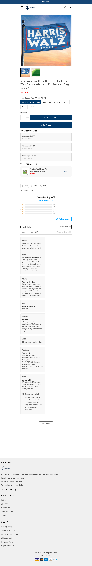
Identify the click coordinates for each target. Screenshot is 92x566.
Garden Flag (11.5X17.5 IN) (35, 98)
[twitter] (7, 489)
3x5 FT (66, 102)
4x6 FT (24, 107)
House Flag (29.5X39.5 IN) (51, 102)
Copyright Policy (7, 546)
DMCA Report (46, 556)
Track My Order (7, 512)
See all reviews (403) (46, 200)
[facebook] (2, 489)
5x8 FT (32, 107)
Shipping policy (7, 538)
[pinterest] (16, 489)
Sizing (3, 515)
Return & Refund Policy (10, 534)
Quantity (23, 112)
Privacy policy (6, 527)
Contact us (5, 508)
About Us (5, 504)
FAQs (3, 500)
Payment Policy (7, 542)
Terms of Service (8, 530)
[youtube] (11, 489)
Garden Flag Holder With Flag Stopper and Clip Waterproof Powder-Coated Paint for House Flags (39, 170)
